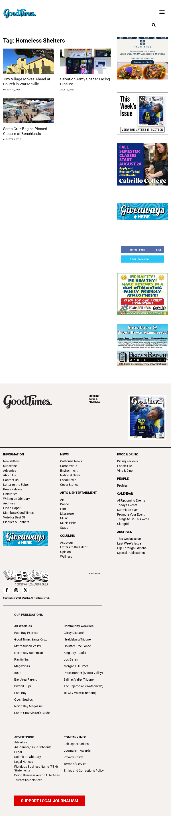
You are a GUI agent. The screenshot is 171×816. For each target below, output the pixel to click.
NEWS (64, 454)
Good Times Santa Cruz (30, 639)
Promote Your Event (131, 514)
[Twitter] (25, 590)
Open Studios (23, 699)
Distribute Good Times (18, 512)
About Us (9, 475)
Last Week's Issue (129, 543)
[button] (153, 25)
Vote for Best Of (14, 517)
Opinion (65, 552)
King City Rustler (75, 653)
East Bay (20, 693)
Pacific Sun (22, 659)
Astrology (66, 542)
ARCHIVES (94, 399)
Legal (18, 752)
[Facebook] (6, 590)
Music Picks (68, 523)
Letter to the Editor (16, 484)
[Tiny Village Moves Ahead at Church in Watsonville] (28, 61)
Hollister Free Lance (77, 646)
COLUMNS (67, 535)
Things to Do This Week (133, 519)
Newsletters (11, 461)
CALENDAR (125, 493)
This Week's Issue (129, 539)
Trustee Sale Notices (28, 780)
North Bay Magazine (28, 706)
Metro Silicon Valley (27, 646)
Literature (67, 513)
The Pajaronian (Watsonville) (83, 686)
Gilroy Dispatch (74, 632)
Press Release (12, 489)
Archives (9, 503)
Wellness (66, 556)
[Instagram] (16, 590)
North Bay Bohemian (28, 653)
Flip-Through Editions (132, 548)
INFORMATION (13, 454)
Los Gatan (71, 659)
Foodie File (124, 466)
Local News (68, 480)
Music (64, 518)
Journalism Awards (77, 750)
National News (70, 475)
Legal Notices (23, 761)
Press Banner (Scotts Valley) (83, 673)
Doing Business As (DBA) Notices (37, 775)
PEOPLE (123, 478)
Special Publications (131, 553)
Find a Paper (11, 508)
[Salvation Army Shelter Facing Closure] (85, 61)
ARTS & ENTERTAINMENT (78, 492)
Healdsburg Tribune (77, 639)
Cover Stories (69, 484)
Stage (64, 527)
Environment (69, 470)
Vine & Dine (124, 470)
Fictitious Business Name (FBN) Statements (36, 768)
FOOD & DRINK (127, 454)
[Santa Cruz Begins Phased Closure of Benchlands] (28, 111)
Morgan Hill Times (76, 666)
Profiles (122, 485)
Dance (64, 504)
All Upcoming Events (131, 500)
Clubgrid (123, 524)
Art (62, 499)
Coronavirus (68, 466)
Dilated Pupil (22, 686)
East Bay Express (26, 632)
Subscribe (10, 466)
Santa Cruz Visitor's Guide (32, 713)
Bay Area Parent (25, 679)
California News (71, 461)
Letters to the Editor (74, 547)
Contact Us (10, 480)
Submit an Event (128, 510)
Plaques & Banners (16, 522)
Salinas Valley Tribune (79, 679)
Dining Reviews (127, 461)
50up (17, 673)
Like (158, 249)
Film (63, 509)
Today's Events (127, 505)
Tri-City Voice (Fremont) (80, 693)
